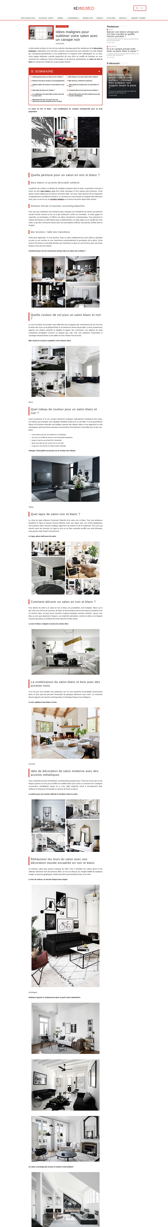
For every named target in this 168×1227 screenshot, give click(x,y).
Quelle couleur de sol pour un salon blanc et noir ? (48, 85)
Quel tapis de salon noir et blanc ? (43, 90)
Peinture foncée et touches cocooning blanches (48, 81)
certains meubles (57, 199)
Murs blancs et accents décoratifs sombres (83, 77)
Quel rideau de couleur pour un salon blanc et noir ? (84, 85)
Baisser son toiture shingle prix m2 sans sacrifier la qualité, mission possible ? (123, 34)
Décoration (62, 26)
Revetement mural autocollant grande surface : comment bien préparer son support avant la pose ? (122, 81)
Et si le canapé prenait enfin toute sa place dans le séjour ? (122, 50)
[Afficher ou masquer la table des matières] (76, 71)
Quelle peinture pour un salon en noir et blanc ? (48, 77)
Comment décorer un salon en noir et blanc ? (84, 90)
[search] (137, 8)
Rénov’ (111, 29)
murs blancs (45, 191)
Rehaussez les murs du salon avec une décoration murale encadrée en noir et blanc (47, 100)
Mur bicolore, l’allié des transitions (80, 81)
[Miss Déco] (84, 8)
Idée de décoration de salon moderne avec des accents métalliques (84, 95)
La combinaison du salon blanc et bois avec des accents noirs (48, 95)
